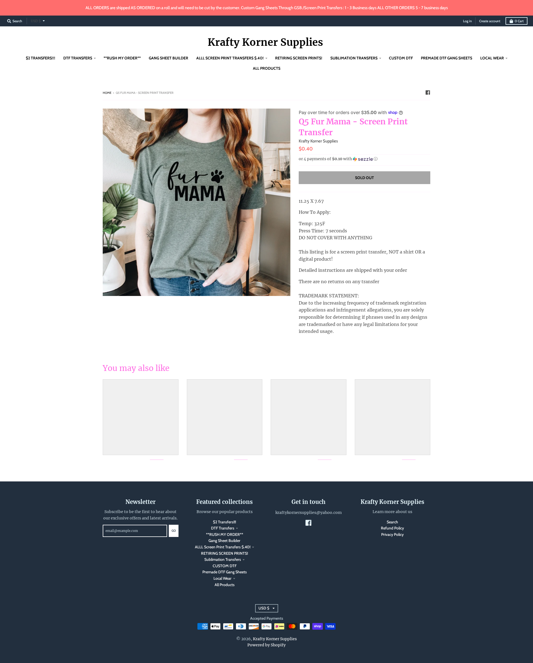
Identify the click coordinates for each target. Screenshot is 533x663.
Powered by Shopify (266, 644)
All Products (225, 584)
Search (392, 521)
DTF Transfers (222, 528)
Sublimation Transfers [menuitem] (354, 58)
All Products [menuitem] (266, 68)
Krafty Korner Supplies (265, 42)
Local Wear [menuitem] (492, 58)
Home (107, 93)
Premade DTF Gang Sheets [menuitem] (446, 58)
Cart (519, 21)
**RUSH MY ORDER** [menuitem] (122, 58)
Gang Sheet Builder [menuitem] (168, 58)
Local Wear (222, 578)
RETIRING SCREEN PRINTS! (224, 553)
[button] (364, 159)
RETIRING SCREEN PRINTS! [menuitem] (298, 58)
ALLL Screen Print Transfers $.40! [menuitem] (230, 58)
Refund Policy (392, 528)
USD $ (36, 21)
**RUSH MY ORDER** (224, 534)
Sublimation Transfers (222, 559)
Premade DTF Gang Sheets (224, 571)
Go (174, 531)
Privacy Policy (392, 534)
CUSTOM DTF (225, 565)
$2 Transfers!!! (224, 521)
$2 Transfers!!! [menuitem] (40, 58)
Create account (489, 21)
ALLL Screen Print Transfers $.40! (222, 546)
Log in (467, 21)
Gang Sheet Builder (224, 540)
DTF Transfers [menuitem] (77, 58)
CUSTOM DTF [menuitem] (401, 58)
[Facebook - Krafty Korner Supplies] (427, 92)
